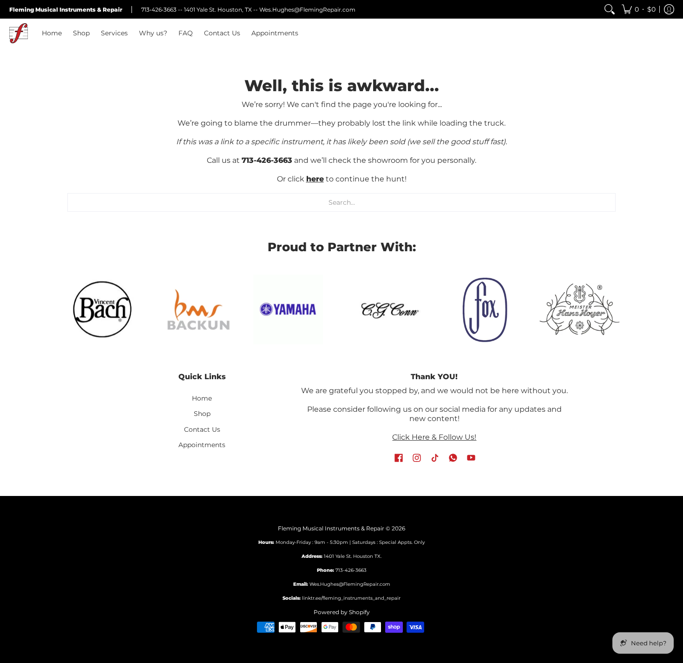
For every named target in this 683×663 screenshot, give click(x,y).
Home (202, 398)
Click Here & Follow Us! (434, 437)
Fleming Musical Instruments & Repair (331, 528)
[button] (638, 9)
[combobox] (341, 202)
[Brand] (288, 309)
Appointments (201, 445)
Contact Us (202, 429)
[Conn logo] (389, 309)
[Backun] (198, 309)
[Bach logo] (103, 309)
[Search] (609, 9)
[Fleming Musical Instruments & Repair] (18, 33)
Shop (202, 413)
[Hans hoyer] (579, 309)
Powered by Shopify (342, 612)
